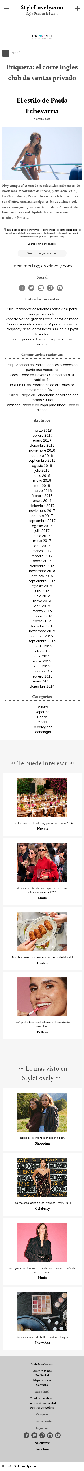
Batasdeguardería (20, 405)
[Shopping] (42, 1130)
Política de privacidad (42, 1403)
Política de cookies (42, 1407)
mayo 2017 (42, 540)
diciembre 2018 (42, 445)
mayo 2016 (42, 601)
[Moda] (42, 881)
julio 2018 (42, 470)
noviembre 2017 (42, 510)
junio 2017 (42, 535)
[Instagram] (41, 288)
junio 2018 (42, 475)
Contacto (42, 1385)
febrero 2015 (42, 676)
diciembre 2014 (42, 686)
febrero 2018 (42, 495)
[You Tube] (60, 288)
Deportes (42, 711)
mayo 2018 (42, 480)
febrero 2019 (42, 435)
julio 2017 (42, 530)
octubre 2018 (42, 455)
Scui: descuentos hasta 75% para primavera (42, 324)
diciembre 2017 (42, 505)
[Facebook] (22, 288)
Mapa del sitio (42, 1380)
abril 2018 (42, 485)
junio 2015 (42, 656)
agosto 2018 (42, 465)
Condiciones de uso (42, 1398)
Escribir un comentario (42, 243)
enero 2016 (42, 621)
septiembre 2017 (42, 520)
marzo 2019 (42, 430)
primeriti (43, 236)
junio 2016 (42, 596)
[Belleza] (42, 1015)
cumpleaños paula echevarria (23, 229)
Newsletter (42, 1443)
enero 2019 (42, 440)
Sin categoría (42, 727)
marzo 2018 (42, 490)
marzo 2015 (42, 671)
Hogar (42, 717)
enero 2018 (42, 500)
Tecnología (42, 731)
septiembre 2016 (42, 580)
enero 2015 (42, 681)
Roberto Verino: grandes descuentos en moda (42, 319)
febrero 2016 (42, 616)
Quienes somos (42, 1371)
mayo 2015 (42, 661)
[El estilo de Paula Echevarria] (42, 153)
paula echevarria (29, 236)
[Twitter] (31, 288)
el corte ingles (47, 229)
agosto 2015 (42, 646)
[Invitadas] (42, 1330)
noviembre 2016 (42, 570)
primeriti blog (57, 236)
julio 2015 (42, 651)
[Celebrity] (42, 1196)
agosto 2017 (42, 525)
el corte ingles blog (67, 229)
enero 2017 (42, 560)
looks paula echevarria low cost (61, 233)
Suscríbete (42, 1449)
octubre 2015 (42, 636)
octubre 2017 (42, 515)
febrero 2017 (42, 556)
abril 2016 (42, 606)
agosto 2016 (42, 586)
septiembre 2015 (42, 641)
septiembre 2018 (42, 460)
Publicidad (42, 1375)
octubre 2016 (42, 576)
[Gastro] (42, 950)
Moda (42, 721)
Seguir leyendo (40, 253)
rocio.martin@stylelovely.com (42, 266)
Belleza (42, 707)
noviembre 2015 (42, 631)
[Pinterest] (50, 288)
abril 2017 (42, 545)
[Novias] (42, 816)
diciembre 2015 (42, 626)
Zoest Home (19, 374)
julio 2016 (42, 591)
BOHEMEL (18, 384)
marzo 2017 (42, 550)
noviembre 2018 (42, 450)
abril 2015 (42, 666)
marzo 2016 (42, 611)
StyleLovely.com (42, 8)
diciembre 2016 (42, 566)
